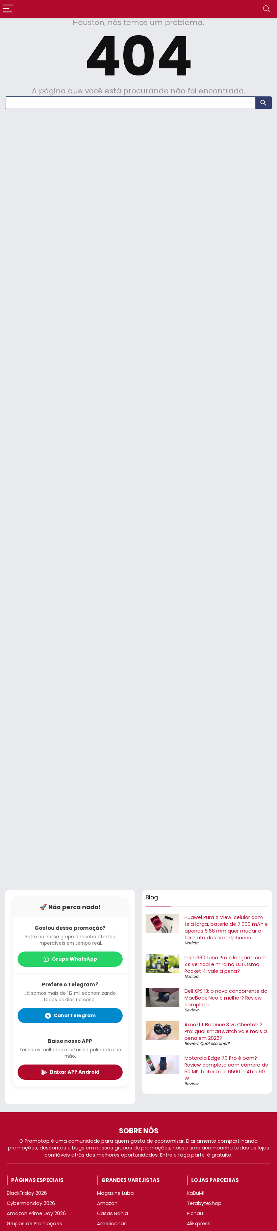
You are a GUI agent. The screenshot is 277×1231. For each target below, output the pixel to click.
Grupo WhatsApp (74, 959)
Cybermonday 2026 (31, 1203)
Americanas (112, 1223)
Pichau (195, 1213)
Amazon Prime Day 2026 (36, 1213)
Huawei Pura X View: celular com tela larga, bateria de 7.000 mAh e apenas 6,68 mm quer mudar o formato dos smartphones (226, 927)
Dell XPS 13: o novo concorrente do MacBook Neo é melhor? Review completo (226, 998)
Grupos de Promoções (34, 1223)
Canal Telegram (75, 1015)
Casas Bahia (112, 1213)
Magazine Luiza (115, 1193)
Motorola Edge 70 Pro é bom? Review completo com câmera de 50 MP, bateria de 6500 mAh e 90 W (226, 1068)
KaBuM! (195, 1193)
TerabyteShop (204, 1203)
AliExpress (198, 1223)
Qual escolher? (214, 1043)
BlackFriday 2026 (27, 1193)
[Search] (266, 9)
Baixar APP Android (74, 1072)
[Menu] (8, 9)
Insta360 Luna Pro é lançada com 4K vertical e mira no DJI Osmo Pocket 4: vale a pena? (225, 964)
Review (191, 1010)
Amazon (107, 1203)
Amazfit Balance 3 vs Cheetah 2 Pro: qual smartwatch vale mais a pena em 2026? (225, 1031)
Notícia (191, 943)
